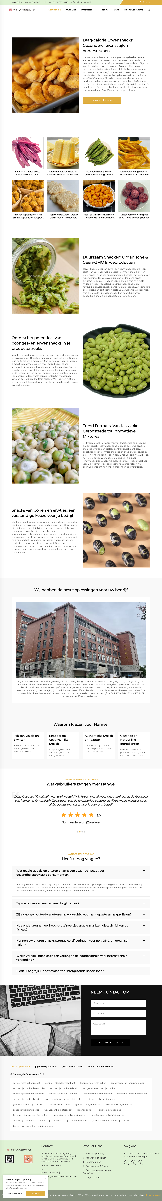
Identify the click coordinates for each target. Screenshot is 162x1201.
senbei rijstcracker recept (26, 1083)
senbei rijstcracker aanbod (98, 1093)
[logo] (22, 9)
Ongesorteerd (93, 1177)
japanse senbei (85, 1110)
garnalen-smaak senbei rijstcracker (111, 1120)
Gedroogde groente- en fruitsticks (97, 1172)
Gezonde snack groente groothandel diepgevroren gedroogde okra (99, 173)
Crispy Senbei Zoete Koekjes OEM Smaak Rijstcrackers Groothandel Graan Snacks (63, 216)
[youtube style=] (149, 2)
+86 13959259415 (60, 2)
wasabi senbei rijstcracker (58, 1110)
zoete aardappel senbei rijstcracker (64, 1099)
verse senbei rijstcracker (119, 1104)
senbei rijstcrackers (23, 1120)
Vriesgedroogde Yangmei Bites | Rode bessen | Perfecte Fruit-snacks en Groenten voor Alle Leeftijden (134, 216)
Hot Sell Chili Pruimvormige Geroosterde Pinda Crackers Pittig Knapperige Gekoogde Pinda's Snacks (98, 216)
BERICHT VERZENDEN (110, 1042)
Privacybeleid (153, 1195)
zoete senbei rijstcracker (26, 1110)
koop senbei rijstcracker (93, 1083)
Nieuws (105, 10)
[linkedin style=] (146, 2)
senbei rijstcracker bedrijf (26, 1099)
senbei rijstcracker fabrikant (60, 1083)
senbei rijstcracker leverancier (29, 1088)
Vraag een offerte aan (101, 100)
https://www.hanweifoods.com (60, 1176)
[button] (77, 832)
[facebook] (126, 1162)
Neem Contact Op (133, 10)
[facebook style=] (143, 2)
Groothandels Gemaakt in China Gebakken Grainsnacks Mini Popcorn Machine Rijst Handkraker (63, 173)
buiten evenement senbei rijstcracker (33, 1126)
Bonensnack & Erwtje (97, 1166)
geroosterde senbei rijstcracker (69, 1115)
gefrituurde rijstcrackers (88, 1104)
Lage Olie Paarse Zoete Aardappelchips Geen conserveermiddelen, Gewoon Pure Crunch (28, 173)
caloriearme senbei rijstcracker (107, 1115)
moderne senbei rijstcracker (132, 1093)
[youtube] (140, 1162)
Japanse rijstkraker (96, 1158)
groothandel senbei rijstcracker (127, 1083)
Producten (87, 10)
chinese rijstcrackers (50, 1120)
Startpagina (55, 10)
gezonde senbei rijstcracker (27, 1104)
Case (116, 10)
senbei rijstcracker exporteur (28, 1093)
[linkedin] (133, 1162)
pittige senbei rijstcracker (101, 1099)
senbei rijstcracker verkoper (63, 1093)
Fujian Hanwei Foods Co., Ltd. (31, 2)
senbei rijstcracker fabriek (64, 1088)
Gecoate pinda (93, 1162)
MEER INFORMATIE (28, 152)
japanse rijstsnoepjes (109, 1110)
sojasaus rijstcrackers (59, 1104)
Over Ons (71, 10)
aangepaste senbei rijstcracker (99, 1088)
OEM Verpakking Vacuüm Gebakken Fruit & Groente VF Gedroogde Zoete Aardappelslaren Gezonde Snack (134, 173)
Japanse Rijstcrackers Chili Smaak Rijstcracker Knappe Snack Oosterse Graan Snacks (28, 216)
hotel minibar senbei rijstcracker (30, 1115)
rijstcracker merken (76, 1120)
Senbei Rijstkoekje (95, 1153)
